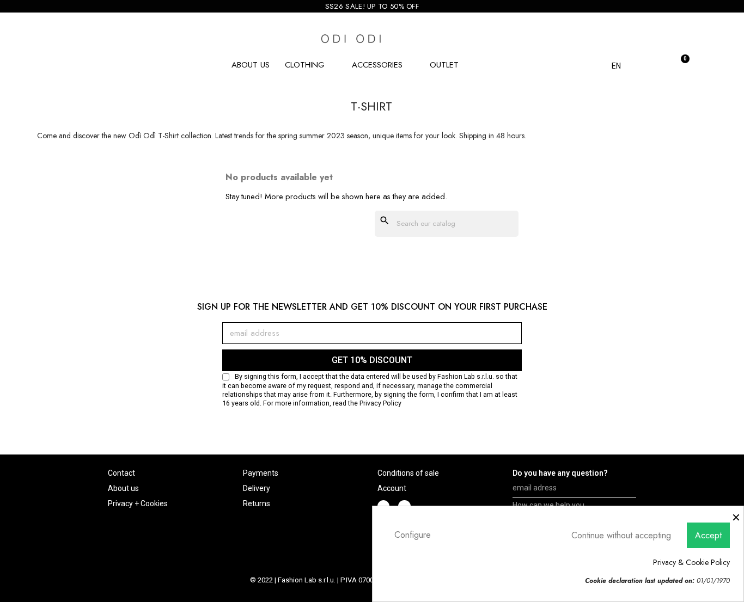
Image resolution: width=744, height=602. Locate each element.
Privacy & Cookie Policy (691, 562)
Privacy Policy (380, 403)
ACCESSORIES (377, 65)
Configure (412, 535)
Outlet (444, 65)
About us (250, 65)
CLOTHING (305, 65)
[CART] (679, 64)
